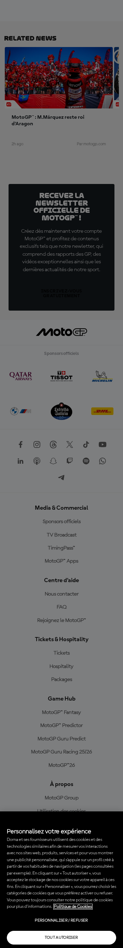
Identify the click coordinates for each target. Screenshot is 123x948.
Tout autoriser (61, 938)
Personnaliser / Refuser (61, 920)
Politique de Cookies (73, 906)
